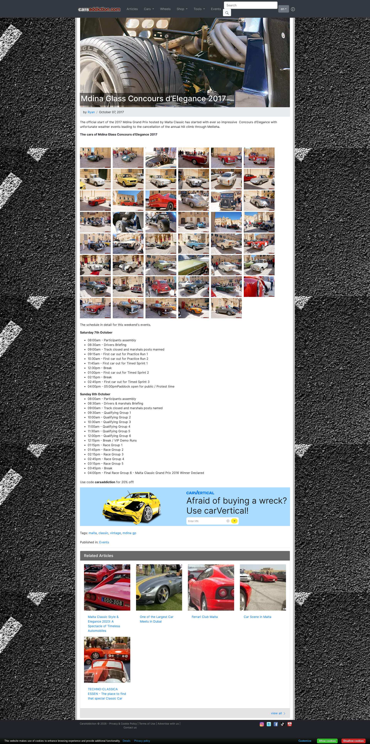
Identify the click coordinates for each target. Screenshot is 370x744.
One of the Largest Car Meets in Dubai (156, 619)
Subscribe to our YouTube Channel (289, 724)
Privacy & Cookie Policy (123, 723)
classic (103, 533)
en (282, 9)
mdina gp (129, 533)
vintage (115, 533)
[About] (293, 9)
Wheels (165, 9)
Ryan (91, 112)
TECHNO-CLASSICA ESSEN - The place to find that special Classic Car (107, 693)
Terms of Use (147, 723)
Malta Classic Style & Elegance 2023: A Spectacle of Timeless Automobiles (104, 624)
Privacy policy (142, 740)
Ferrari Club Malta (205, 617)
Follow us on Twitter (269, 724)
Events (216, 9)
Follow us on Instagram (262, 724)
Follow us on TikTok (282, 724)
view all (277, 713)
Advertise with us (168, 723)
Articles (132, 9)
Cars (148, 9)
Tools (198, 9)
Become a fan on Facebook (275, 724)
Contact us (130, 727)
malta (93, 533)
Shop (181, 9)
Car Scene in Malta (257, 617)
